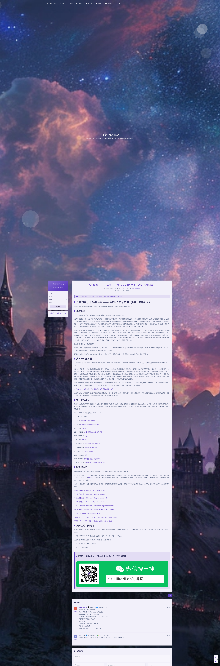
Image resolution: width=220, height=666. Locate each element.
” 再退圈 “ (84, 440)
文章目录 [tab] (52, 313)
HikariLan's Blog (51, 4)
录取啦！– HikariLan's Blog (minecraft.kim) (87, 513)
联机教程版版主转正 (91, 447)
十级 (85, 455)
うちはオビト (83, 607)
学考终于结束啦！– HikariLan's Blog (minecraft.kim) (90, 494)
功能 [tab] (65, 313)
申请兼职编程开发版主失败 (92, 459)
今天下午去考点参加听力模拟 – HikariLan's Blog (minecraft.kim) (94, 506)
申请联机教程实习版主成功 (93, 443)
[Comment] (216, 657)
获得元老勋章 (89, 451)
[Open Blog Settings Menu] (216, 661)
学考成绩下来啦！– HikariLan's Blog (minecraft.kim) (90, 498)
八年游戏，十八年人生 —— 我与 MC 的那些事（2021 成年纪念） (122, 284)
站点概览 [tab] (59, 313)
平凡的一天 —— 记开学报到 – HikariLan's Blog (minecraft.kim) (93, 521)
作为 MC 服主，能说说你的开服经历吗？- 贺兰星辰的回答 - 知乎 (93, 389)
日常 (50, 293)
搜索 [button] (58, 307)
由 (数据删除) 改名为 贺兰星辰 (93, 432)
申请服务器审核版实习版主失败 (89, 424)
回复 (168, 630)
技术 (50, 296)
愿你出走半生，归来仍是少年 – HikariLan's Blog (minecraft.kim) (94, 509)
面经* (51, 302)
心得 (50, 299)
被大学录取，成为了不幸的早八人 (95, 463)
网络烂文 (91, 478)
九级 (86, 436)
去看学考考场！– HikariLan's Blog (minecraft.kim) (89, 490)
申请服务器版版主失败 (88, 420)
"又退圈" (83, 428)
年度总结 (134, 288)
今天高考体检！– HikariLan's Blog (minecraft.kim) (89, 502)
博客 (78, 478)
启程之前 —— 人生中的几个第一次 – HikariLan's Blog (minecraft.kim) (95, 517)
